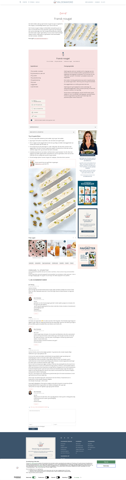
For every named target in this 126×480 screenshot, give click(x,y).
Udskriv (36, 112)
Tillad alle (106, 462)
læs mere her (92, 236)
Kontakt (89, 449)
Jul (76, 453)
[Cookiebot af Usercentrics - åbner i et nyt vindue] (17, 477)
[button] (73, 237)
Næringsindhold (34, 127)
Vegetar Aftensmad (80, 449)
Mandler (67, 263)
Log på (103, 2)
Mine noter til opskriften (36, 132)
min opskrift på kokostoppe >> (41, 38)
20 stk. (77, 61)
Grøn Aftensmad (79, 445)
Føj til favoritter (38, 108)
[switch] (47, 477)
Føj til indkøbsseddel (37, 101)
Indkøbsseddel (64, 447)
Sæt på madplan (38, 104)
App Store (63, 458)
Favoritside (63, 443)
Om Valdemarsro (91, 447)
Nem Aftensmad (79, 447)
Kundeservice (63, 449)
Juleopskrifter (37, 263)
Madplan (37, 2)
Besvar (30, 295)
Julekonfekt (31, 263)
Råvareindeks (90, 445)
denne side (36, 275)
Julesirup (57, 257)
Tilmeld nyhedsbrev (88, 231)
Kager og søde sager (46, 263)
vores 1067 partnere (33, 463)
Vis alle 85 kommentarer (39, 407)
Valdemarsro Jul (39, 164)
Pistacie (71, 263)
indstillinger (40, 466)
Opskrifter (25, 2)
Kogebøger (97, 2)
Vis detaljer (76, 477)
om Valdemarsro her (87, 176)
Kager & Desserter (80, 451)
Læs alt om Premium (65, 453)
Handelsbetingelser (65, 451)
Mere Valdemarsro (89, 2)
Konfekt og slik (55, 263)
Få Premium (32, 2)
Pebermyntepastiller (37, 257)
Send (35, 116)
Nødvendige (106, 465)
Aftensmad (78, 443)
